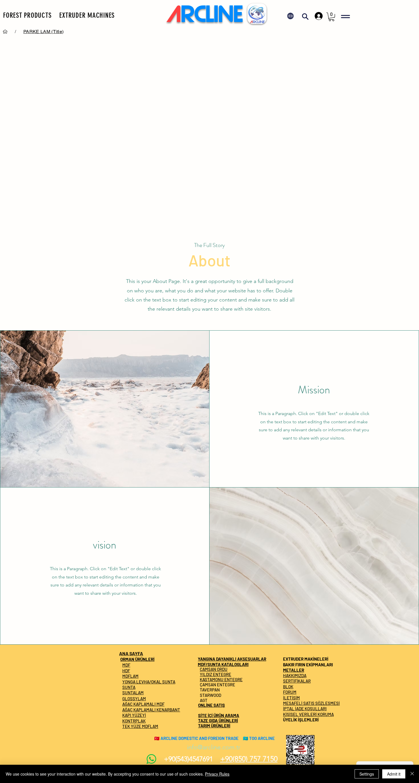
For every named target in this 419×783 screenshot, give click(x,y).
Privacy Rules (217, 774)
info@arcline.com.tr (213, 747)
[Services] (5, 31)
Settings (366, 774)
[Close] (412, 773)
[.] (317, 16)
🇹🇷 (157, 738)
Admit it (393, 774)
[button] (27, 15)
